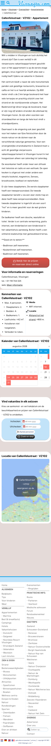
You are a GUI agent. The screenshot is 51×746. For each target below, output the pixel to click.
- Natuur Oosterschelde (38, 646)
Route (30, 597)
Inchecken (15, 421)
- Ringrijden (32, 588)
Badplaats (7, 593)
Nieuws (30, 617)
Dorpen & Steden (10, 699)
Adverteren (32, 722)
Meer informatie (15, 285)
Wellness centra (9, 695)
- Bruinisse (32, 640)
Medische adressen (36, 607)
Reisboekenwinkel (35, 614)
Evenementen (33, 585)
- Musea (6, 671)
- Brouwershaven (35, 636)
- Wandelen (7, 719)
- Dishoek (31, 693)
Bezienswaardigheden (12, 668)
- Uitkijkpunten (9, 678)
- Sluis (30, 706)
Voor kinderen (8, 600)
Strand (5, 664)
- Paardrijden (8, 723)
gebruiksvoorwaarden (23, 740)
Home (4, 585)
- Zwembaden (8, 712)
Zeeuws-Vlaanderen (37, 699)
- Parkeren (32, 600)
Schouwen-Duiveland (37, 629)
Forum (30, 611)
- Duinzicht (7, 633)
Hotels (5, 626)
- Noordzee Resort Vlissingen (11, 641)
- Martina (6, 616)
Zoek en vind (27, 436)
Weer (4, 604)
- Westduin (7, 652)
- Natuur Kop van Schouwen (35, 654)
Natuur (5, 702)
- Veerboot (32, 604)
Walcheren (32, 659)
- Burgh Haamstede (36, 650)
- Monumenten (9, 675)
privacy (33, 740)
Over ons (31, 725)
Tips (4, 597)
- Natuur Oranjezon (36, 666)
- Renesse (32, 633)
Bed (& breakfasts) (11, 619)
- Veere (30, 663)
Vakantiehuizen (9, 629)
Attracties (6, 682)
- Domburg (32, 679)
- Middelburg (33, 696)
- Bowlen (6, 692)
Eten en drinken (9, 729)
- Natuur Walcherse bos (38, 689)
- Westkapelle (33, 682)
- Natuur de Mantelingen (33, 674)
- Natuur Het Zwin (35, 713)
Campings (6, 622)
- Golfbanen (7, 726)
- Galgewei (7, 636)
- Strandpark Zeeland (12, 646)
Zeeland (31, 626)
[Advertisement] (25, 392)
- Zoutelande (33, 686)
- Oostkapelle (33, 669)
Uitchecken (15, 426)
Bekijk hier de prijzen (25, 262)
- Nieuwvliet (33, 703)
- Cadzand (32, 710)
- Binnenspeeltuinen (11, 688)
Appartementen (9, 612)
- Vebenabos (8, 649)
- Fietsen (6, 716)
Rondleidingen (9, 705)
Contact (31, 733)
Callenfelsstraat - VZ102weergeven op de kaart (26, 486)
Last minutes (8, 656)
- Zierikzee (32, 643)
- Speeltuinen (8, 685)
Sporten (6, 709)
